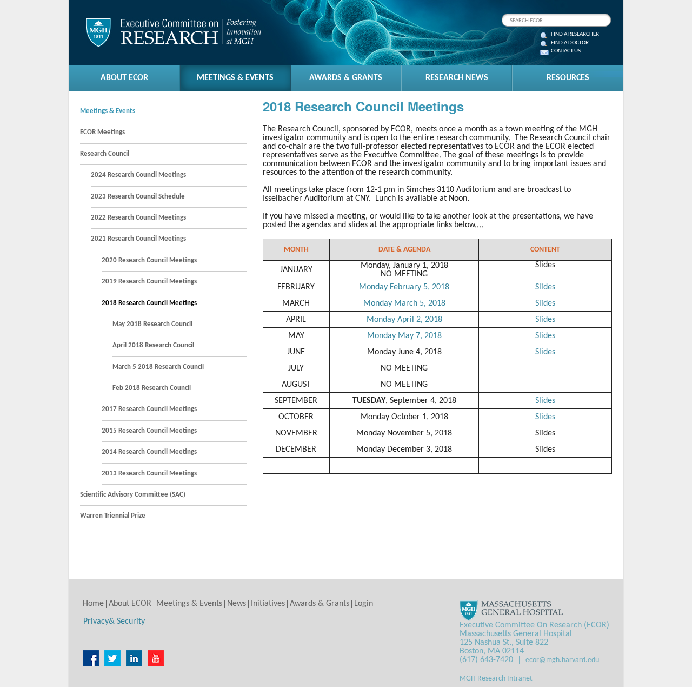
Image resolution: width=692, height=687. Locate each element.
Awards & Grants (319, 603)
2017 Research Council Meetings (149, 409)
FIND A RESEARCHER (575, 34)
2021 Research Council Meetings (138, 238)
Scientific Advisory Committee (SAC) (132, 494)
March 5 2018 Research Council (158, 367)
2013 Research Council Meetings (149, 473)
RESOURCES (568, 78)
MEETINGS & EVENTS (235, 78)
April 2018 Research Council (153, 345)
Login (363, 603)
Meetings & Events (107, 111)
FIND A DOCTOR (570, 43)
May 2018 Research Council (152, 324)
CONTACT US (566, 51)
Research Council (104, 153)
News (236, 603)
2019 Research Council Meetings (149, 281)
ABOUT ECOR (124, 78)
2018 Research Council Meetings (149, 303)
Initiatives (268, 603)
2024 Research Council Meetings (138, 175)
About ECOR (130, 603)
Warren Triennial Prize (112, 515)
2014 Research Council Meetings (149, 451)
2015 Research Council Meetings (149, 430)
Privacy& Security (114, 621)
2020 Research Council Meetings (149, 260)
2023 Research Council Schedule (138, 196)
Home (93, 603)
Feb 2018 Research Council (151, 388)
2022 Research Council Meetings (138, 217)
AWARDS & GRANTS (345, 78)
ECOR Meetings (102, 132)
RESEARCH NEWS (456, 78)
